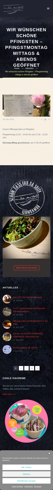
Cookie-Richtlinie (17, 486)
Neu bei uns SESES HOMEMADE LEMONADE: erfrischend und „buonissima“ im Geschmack (28, 337)
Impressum (37, 486)
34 (32, 368)
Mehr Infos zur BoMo (26, 268)
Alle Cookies (26, 467)
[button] (49, 453)
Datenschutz (28, 486)
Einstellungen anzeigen (26, 481)
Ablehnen (26, 474)
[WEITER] (37, 368)
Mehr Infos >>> (9, 394)
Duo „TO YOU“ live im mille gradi (27, 297)
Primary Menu (48, 8)
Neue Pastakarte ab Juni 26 (25, 348)
